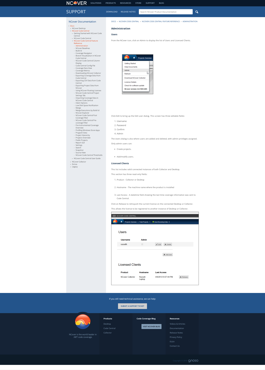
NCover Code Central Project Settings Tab (87, 94)
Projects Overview (83, 137)
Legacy (75, 166)
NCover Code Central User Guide (87, 158)
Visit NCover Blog (151, 326)
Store (138, 3)
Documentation (177, 328)
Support (150, 3)
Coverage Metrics (83, 70)
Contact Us (175, 346)
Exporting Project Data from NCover (87, 86)
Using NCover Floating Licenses (88, 90)
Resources (125, 3)
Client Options (81, 103)
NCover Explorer (82, 113)
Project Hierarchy (83, 135)
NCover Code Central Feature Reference (86, 41)
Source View (81, 152)
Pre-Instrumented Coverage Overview (87, 126)
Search (78, 147)
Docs (72, 26)
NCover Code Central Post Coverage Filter (86, 116)
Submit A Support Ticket (132, 306)
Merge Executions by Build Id (87, 110)
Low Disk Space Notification (87, 105)
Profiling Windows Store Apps (88, 130)
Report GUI (80, 142)
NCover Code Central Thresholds (89, 155)
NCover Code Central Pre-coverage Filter (86, 121)
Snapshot (80, 150)
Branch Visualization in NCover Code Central (88, 56)
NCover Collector (79, 161)
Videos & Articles (177, 324)
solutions (96, 3)
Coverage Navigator (84, 53)
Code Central (110, 328)
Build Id (79, 50)
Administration (82, 45)
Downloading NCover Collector (88, 73)
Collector (108, 332)
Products (111, 3)
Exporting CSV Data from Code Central (88, 81)
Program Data (81, 132)
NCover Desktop (79, 28)
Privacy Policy (176, 337)
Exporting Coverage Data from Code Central (88, 76)
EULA (172, 341)
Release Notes (128, 11)
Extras (74, 164)
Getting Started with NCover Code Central (88, 34)
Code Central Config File (85, 65)
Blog (161, 3)
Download (111, 11)
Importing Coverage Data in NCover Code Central (87, 99)
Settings (79, 145)
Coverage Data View (84, 68)
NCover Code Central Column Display (88, 61)
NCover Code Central (80, 31)
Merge (78, 108)
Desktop (107, 324)
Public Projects (82, 140)
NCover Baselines (83, 48)
